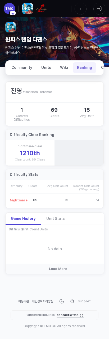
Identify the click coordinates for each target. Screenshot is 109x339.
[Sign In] (99, 8)
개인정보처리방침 (42, 301)
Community (21, 67)
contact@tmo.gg (70, 315)
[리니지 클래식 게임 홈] (41, 8)
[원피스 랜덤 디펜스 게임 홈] (27, 8)
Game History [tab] (23, 218)
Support (84, 301)
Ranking (84, 67)
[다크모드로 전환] (61, 301)
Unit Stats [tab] (55, 218)
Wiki (64, 67)
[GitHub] (72, 301)
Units (46, 67)
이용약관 (23, 301)
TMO (10, 10)
